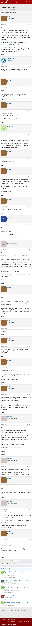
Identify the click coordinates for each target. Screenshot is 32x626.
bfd (5, 575)
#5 (30, 134)
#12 (30, 328)
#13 (30, 346)
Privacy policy (19, 621)
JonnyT (4, 9)
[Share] (28, 24)
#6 (30, 159)
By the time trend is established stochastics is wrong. (14, 573)
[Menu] (2, 2)
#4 (30, 111)
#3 (30, 88)
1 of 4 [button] (11, 561)
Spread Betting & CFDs (13, 590)
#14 (30, 368)
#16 (30, 424)
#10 (30, 249)
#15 (30, 394)
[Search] (30, 1)
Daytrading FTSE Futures (12, 596)
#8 (30, 207)
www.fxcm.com (5, 44)
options (6, 590)
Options (10, 597)
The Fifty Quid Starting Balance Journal (16, 580)
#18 (30, 486)
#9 (30, 225)
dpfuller (6, 597)
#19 (30, 509)
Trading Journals (13, 582)
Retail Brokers (11, 604)
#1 (30, 24)
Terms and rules (11, 621)
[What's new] (26, 1)
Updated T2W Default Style (9, 619)
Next (16, 561)
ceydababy (6, 582)
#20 (30, 539)
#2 (30, 66)
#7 (30, 177)
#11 (30, 295)
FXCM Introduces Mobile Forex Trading (16, 602)
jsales (5, 604)
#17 (30, 466)
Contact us (3, 621)
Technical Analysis (10, 575)
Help (25, 621)
